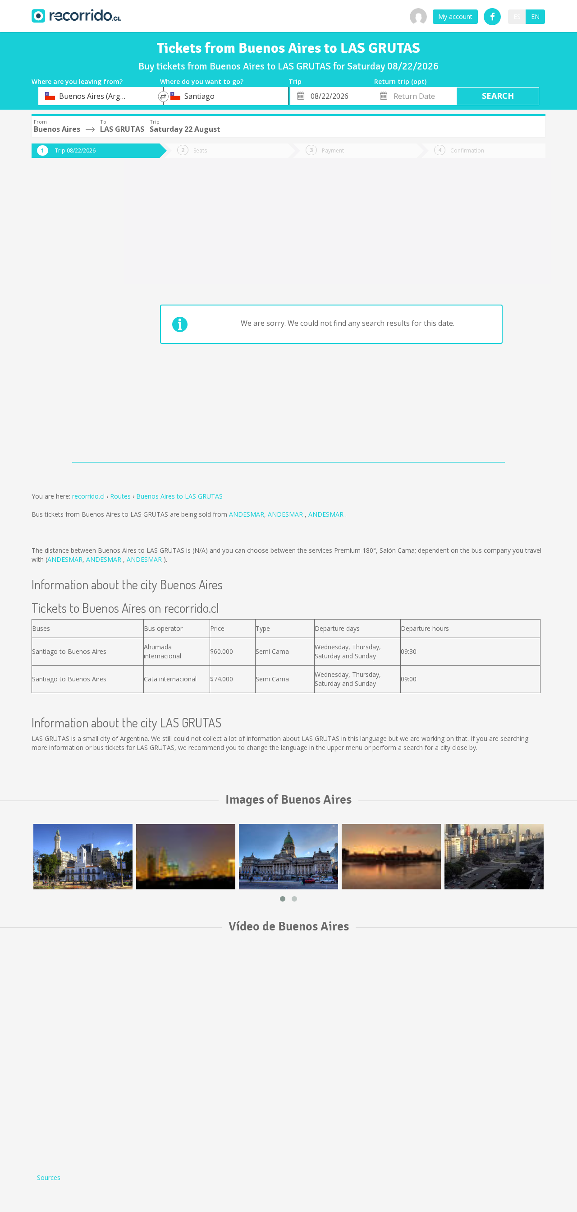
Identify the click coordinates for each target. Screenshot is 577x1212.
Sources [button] (48, 1177)
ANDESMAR (246, 514)
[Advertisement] (68, 316)
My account (455, 16)
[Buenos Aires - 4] (391, 856)
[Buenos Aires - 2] (185, 856)
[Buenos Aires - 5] (494, 856)
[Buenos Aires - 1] (83, 856)
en (535, 16)
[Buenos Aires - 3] (288, 856)
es (517, 16)
